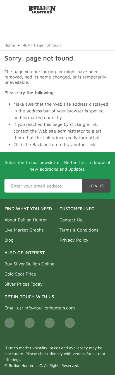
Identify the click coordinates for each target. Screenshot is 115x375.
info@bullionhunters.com (50, 307)
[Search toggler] (107, 9)
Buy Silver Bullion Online (29, 263)
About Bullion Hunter (25, 219)
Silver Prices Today (23, 283)
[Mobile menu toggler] (8, 9)
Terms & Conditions (78, 229)
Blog (8, 239)
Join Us (96, 185)
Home (9, 45)
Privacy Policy (73, 239)
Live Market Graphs (24, 229)
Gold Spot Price (20, 273)
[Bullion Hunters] (42, 9)
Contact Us (70, 219)
